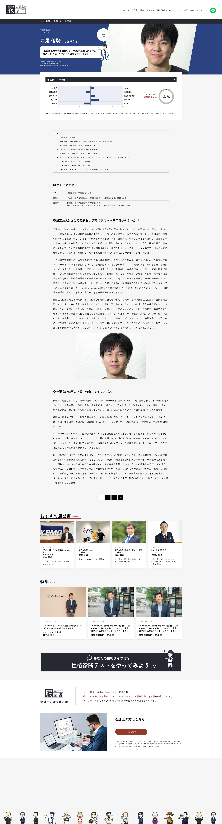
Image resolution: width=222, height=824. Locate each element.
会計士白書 (189, 10)
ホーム (126, 10)
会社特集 (151, 10)
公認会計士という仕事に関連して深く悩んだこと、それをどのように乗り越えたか (94, 157)
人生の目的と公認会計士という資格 (75, 161)
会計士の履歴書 (16, 9)
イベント (178, 10)
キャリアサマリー (67, 137)
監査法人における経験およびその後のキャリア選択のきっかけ (86, 141)
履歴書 (135, 10)
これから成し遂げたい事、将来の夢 (75, 165)
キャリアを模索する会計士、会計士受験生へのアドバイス (84, 169)
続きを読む (172, 113)
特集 (142, 10)
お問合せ (201, 10)
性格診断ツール (164, 10)
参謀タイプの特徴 (56, 79)
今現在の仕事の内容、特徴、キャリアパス (77, 145)
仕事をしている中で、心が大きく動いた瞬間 (78, 153)
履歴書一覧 (57, 21)
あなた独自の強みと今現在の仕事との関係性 (78, 149)
